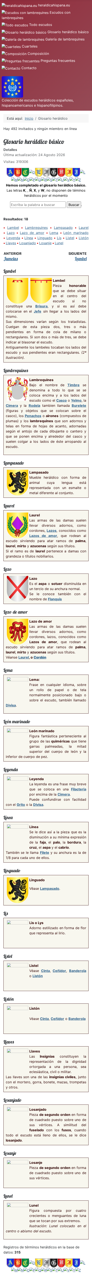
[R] (44, 179)
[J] (76, 172)
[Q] (38, 179)
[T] (55, 179)
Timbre (73, 385)
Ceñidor (59, 971)
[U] (61, 179)
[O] (27, 179)
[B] (18, 172)
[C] (25, 172)
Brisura (41, 306)
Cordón (40, 657)
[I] (69, 172)
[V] (67, 179)
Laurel (84, 227)
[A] (10, 172)
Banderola (77, 971)
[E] (39, 172)
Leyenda (13, 238)
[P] (32, 179)
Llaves (11, 243)
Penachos (33, 416)
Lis (59, 238)
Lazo (11, 233)
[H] (61, 172)
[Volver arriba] (87, 1268)
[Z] (78, 179)
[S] (49, 179)
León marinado (76, 233)
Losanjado (27, 243)
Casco (61, 400)
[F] (46, 172)
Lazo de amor (32, 233)
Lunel (59, 243)
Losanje (45, 243)
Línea (28, 238)
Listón (84, 238)
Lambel (13, 227)
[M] (14, 179)
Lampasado (63, 227)
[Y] (72, 179)
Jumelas (11, 258)
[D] (32, 172)
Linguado (44, 238)
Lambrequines (36, 227)
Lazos (51, 530)
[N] (21, 179)
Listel (70, 238)
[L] (82, 172)
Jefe (37, 311)
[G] (54, 172)
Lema (53, 233)
